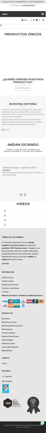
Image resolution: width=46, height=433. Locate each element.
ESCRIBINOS (23, 88)
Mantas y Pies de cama (10, 336)
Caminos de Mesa (8, 333)
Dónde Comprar (8, 281)
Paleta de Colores (8, 343)
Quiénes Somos (8, 278)
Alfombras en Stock (9, 322)
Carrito (4, 363)
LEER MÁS (5, 263)
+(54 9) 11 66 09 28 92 (24, 427)
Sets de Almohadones (10, 347)
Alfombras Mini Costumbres (12, 326)
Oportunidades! (7, 340)
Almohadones (7, 329)
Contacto (5, 292)
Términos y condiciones (10, 288)
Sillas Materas (7, 351)
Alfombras (6, 319)
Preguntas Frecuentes (10, 285)
